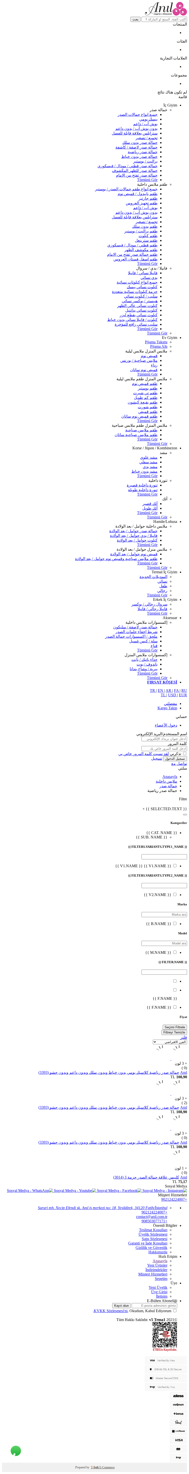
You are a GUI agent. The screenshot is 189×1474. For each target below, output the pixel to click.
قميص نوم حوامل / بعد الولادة (134, 554)
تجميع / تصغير (147, 138)
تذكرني (175, 754)
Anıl (183, 1072)
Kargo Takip (167, 708)
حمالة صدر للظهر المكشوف (135, 170)
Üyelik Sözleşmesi (153, 1234)
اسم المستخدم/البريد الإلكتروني (161, 734)
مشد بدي (150, 467)
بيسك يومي (148, 119)
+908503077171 (154, 1221)
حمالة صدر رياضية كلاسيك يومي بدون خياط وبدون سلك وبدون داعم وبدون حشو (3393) (108, 1072)
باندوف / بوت (147, 664)
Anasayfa (169, 777)
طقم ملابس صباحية (141, 430)
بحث (135, 19)
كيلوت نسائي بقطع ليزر (139, 315)
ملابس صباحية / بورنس (139, 360)
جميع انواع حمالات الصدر (138, 114)
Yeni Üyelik (158, 1287)
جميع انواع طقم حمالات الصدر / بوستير (126, 189)
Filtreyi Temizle (174, 1032)
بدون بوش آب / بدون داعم (136, 128)
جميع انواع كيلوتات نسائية (137, 282)
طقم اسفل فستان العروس (135, 259)
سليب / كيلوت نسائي (141, 296)
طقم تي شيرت (145, 393)
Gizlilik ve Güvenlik (151, 1248)
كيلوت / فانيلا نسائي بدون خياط (132, 320)
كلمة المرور (177, 744)
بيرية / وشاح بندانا (144, 669)
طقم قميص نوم (145, 383)
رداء (154, 365)
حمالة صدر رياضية (143, 152)
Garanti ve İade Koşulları (147, 1243)
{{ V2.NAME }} (157, 895)
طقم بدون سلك (145, 226)
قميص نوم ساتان (144, 370)
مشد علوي (149, 457)
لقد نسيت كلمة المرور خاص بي (143, 754)
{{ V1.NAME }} (157, 866)
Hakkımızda (157, 1252)
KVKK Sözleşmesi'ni (110, 1311)
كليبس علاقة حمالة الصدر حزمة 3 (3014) (146, 1177)
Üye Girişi (159, 1292)
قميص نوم (149, 356)
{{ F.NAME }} (159, 1007)
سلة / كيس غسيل (143, 641)
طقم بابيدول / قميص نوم (138, 194)
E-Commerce (107, 1467)
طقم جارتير (148, 198)
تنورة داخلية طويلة (143, 490)
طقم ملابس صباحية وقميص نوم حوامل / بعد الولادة (116, 559)
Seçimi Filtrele (175, 1027)
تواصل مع (179, 763)
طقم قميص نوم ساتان (139, 416)
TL (163, 695)
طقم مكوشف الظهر (141, 250)
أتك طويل (150, 508)
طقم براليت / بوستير (141, 231)
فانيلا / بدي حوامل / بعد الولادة (134, 535)
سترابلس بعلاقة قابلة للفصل (135, 133)
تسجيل (156, 758)
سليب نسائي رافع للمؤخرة (136, 324)
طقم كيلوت (148, 236)
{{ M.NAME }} (158, 952)
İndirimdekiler (156, 1270)
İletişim (161, 1296)
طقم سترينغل (146, 240)
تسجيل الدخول (175, 758)
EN (161, 690)
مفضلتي (170, 703)
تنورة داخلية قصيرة (142, 485)
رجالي (162, 591)
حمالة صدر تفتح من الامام (137, 175)
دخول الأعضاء (166, 725)
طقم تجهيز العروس (142, 203)
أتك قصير (150, 503)
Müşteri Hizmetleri (152, 1274)
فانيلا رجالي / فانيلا (152, 609)
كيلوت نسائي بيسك (142, 287)
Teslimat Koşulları (153, 1230)
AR (169, 690)
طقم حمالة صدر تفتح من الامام (132, 254)
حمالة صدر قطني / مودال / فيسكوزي (127, 166)
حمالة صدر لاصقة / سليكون (135, 627)
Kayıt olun (121, 1305)
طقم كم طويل (146, 397)
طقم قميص (148, 412)
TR (153, 690)
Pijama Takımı (156, 342)
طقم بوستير (148, 388)
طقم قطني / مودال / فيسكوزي (132, 245)
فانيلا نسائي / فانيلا (143, 273)
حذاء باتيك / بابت (144, 659)
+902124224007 (174, 1199)
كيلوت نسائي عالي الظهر (137, 306)
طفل (163, 586)
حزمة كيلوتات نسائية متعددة (135, 291)
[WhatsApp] (16, 1450)
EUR (183, 695)
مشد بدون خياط (144, 471)
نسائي (162, 581)
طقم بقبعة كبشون (143, 402)
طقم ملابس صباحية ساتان (136, 435)
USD (172, 695)
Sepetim (161, 1278)
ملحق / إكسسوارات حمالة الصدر (131, 636)
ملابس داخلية (166, 781)
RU (184, 690)
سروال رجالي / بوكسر (149, 604)
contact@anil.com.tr (151, 1217)
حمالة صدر (168, 786)
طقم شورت (148, 407)
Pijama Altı (158, 346)
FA (177, 690)
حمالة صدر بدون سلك (140, 142)
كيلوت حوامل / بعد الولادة (137, 540)
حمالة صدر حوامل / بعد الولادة (133, 531)
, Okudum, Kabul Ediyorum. (132, 1311)
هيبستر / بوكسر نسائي (140, 301)
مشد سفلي (148, 462)
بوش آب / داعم (145, 124)
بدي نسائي (149, 277)
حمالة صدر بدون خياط (139, 156)
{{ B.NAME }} (158, 924)
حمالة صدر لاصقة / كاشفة (136, 147)
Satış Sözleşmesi (154, 1239)
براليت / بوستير (145, 161)
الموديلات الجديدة (153, 577)
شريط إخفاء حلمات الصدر (136, 632)
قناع (154, 646)
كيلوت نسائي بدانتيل (141, 310)
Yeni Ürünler (157, 1265)
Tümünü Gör (147, 180)
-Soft (95, 1467)
